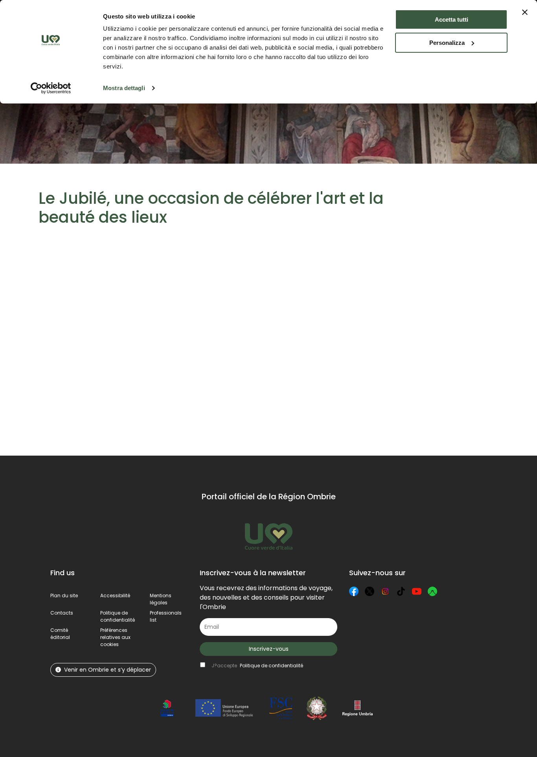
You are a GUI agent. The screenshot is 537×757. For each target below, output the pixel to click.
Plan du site (64, 595)
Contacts (61, 612)
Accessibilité (115, 595)
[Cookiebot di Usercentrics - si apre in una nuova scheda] (51, 88)
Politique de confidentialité (117, 616)
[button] (115, 637)
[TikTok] (401, 591)
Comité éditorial (60, 634)
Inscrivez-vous (269, 649)
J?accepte (257, 665)
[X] (369, 591)
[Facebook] (354, 591)
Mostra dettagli (124, 88)
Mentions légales (160, 599)
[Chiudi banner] (525, 12)
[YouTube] (416, 591)
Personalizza (447, 42)
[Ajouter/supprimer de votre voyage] (105, 275)
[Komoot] (432, 591)
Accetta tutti (451, 19)
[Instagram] (385, 591)
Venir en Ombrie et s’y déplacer (107, 670)
